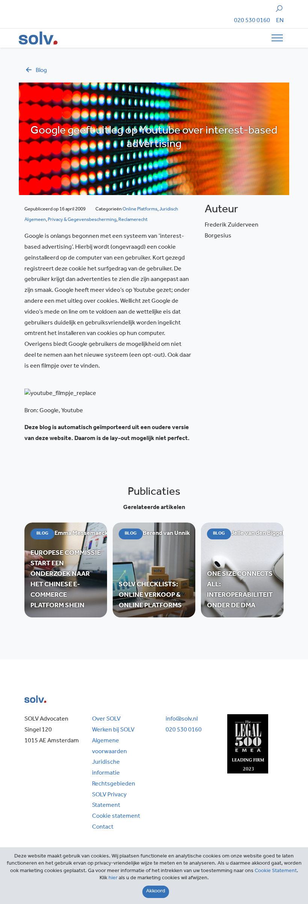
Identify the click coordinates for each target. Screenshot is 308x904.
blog (41, 71)
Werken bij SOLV (113, 730)
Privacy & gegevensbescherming (82, 220)
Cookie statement (116, 817)
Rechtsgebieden (113, 784)
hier (113, 878)
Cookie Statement (276, 871)
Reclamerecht (133, 220)
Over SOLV (106, 719)
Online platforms (139, 209)
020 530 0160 (252, 21)
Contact (102, 827)
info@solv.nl (182, 719)
